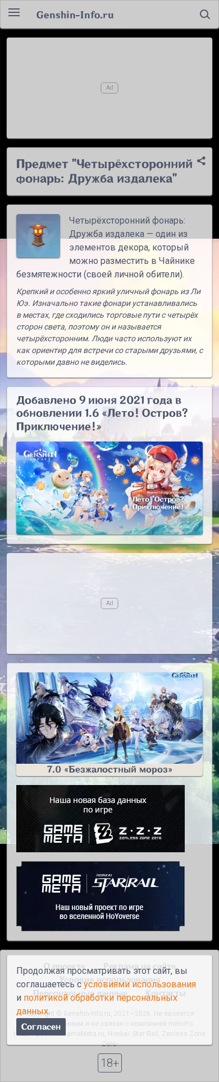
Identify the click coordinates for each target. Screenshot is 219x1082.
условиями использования (140, 984)
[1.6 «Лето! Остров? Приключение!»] (109, 488)
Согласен (41, 1027)
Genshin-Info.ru (74, 15)
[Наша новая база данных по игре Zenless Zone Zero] (109, 818)
